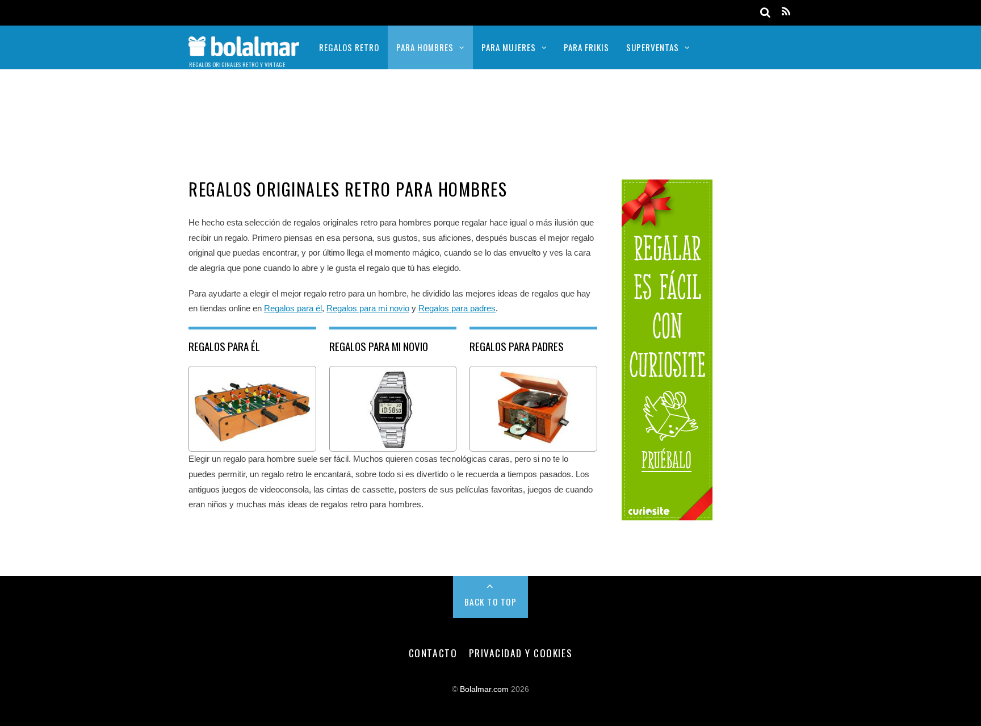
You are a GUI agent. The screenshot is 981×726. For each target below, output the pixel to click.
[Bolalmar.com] (243, 48)
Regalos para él (293, 308)
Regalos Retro (349, 47)
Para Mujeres (508, 47)
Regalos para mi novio (367, 308)
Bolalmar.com (484, 689)
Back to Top (490, 601)
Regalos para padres (457, 308)
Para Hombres (425, 47)
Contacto (433, 652)
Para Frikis (586, 47)
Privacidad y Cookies (520, 652)
